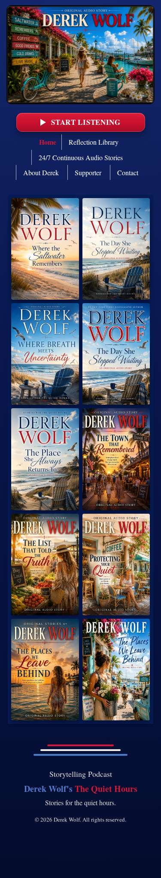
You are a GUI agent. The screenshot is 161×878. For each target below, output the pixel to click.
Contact (127, 172)
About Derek (41, 172)
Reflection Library (93, 141)
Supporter (88, 172)
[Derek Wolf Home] (80, 54)
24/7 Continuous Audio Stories (81, 157)
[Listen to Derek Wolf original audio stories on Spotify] (45, 249)
